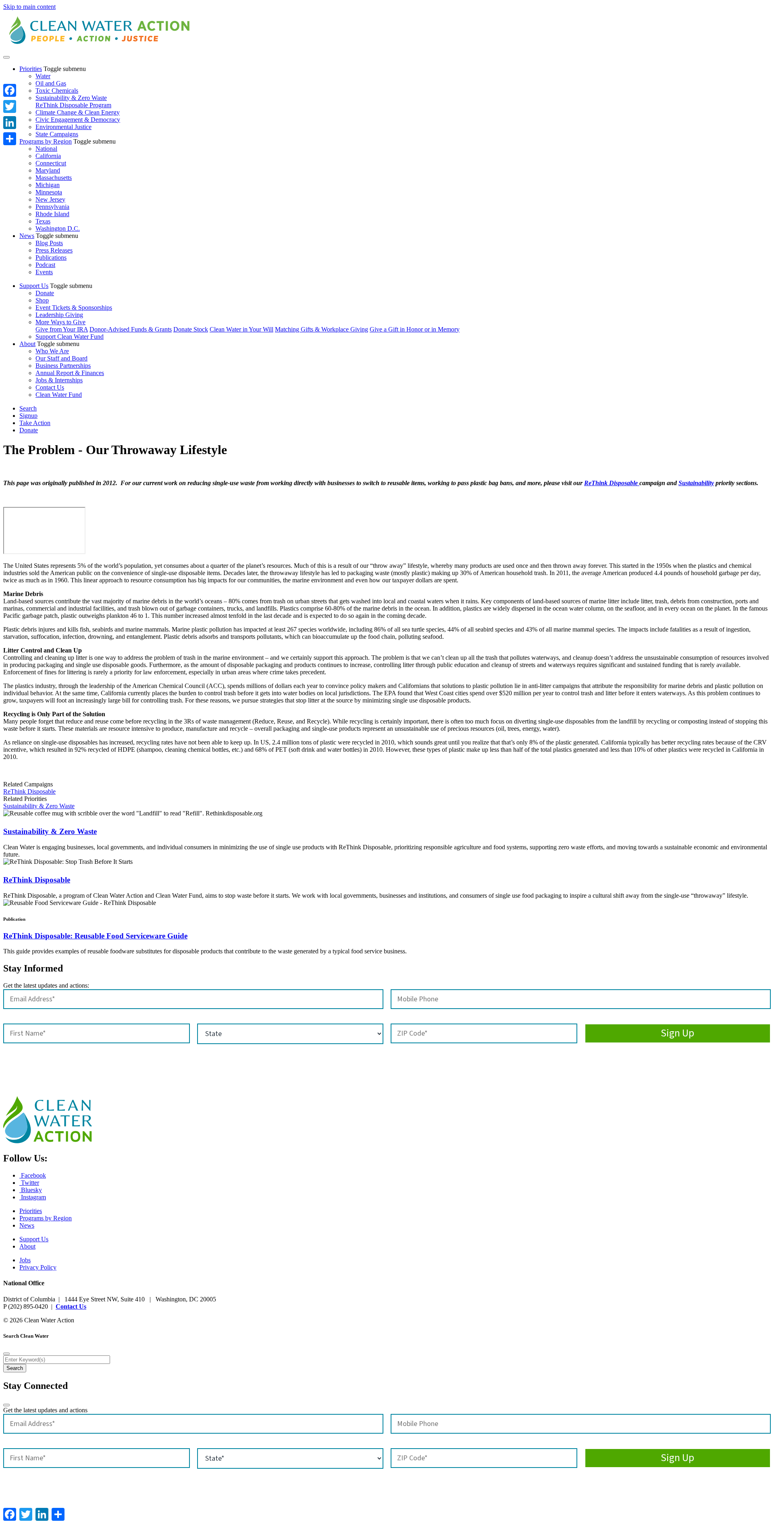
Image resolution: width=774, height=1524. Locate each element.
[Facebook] (10, 90)
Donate (44, 293)
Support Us (33, 285)
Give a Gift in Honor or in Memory (415, 329)
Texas (42, 221)
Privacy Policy (37, 1267)
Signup (28, 415)
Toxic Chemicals (56, 90)
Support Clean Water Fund (69, 336)
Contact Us (49, 387)
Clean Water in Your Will (241, 329)
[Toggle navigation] (6, 57)
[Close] (6, 1354)
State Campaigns (56, 134)
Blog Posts (49, 243)
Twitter (29, 1182)
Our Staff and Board (61, 358)
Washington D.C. (57, 228)
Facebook (32, 1175)
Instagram (32, 1197)
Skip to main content (29, 6)
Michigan (47, 184)
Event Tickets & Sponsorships (73, 307)
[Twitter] (10, 106)
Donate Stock (190, 329)
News (26, 235)
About (27, 343)
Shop (42, 300)
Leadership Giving (59, 314)
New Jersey (50, 199)
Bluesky (30, 1189)
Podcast (45, 264)
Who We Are (52, 351)
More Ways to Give (60, 322)
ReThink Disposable (611, 483)
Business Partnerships (63, 365)
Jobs (25, 1260)
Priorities (30, 68)
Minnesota (48, 192)
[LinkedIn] (10, 123)
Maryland (47, 170)
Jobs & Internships (59, 380)
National (46, 148)
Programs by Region (45, 141)
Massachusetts (53, 177)
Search (28, 408)
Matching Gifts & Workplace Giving (321, 329)
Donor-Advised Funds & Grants (130, 329)
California (48, 155)
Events (44, 272)
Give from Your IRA (61, 329)
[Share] (10, 139)
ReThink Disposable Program (73, 105)
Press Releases (54, 250)
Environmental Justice (63, 126)
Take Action (34, 422)
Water (42, 76)
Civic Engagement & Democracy (77, 119)
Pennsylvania (52, 206)
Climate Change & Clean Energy (77, 112)
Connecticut (50, 163)
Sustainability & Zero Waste (71, 97)
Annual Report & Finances (69, 372)
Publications (51, 257)
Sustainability (696, 483)
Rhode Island (52, 214)
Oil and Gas (50, 83)
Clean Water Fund (58, 394)
